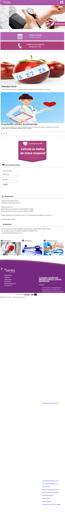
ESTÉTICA (7, 281)
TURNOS (7, 277)
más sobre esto (46, 486)
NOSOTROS (8, 275)
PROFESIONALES (10, 283)
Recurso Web (45, 498)
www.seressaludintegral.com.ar (50, 403)
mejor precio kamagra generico (50, 492)
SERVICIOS (8, 279)
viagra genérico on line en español (51, 504)
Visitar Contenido (46, 501)
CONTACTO (8, 285)
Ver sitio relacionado (47, 495)
